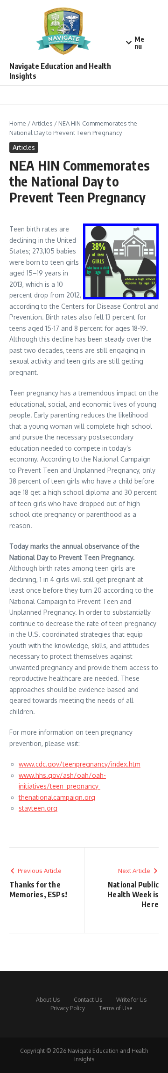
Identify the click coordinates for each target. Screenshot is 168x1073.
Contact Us (88, 999)
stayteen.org (38, 808)
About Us (48, 999)
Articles (42, 123)
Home (17, 123)
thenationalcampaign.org (57, 797)
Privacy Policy (67, 1008)
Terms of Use (115, 1008)
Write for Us (131, 999)
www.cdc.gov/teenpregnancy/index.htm (79, 764)
